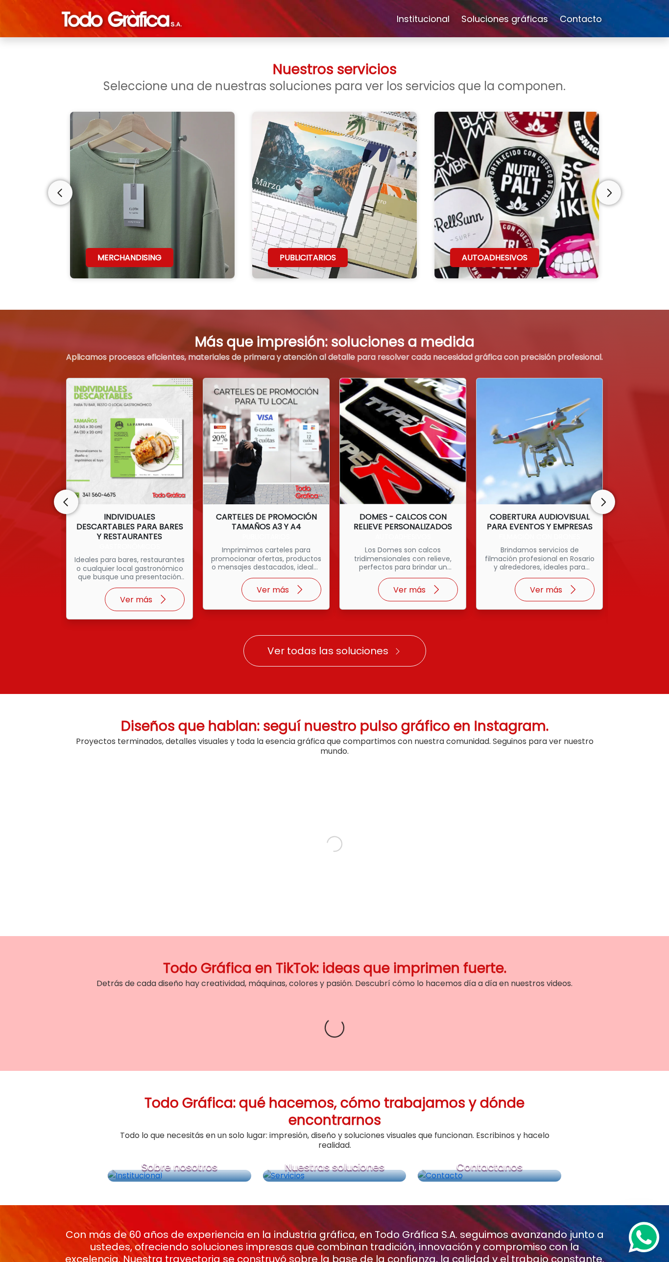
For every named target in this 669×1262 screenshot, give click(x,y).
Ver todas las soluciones (327, 651)
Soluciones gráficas (504, 19)
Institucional (423, 19)
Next (609, 192)
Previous (60, 192)
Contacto (581, 19)
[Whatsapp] (644, 1237)
